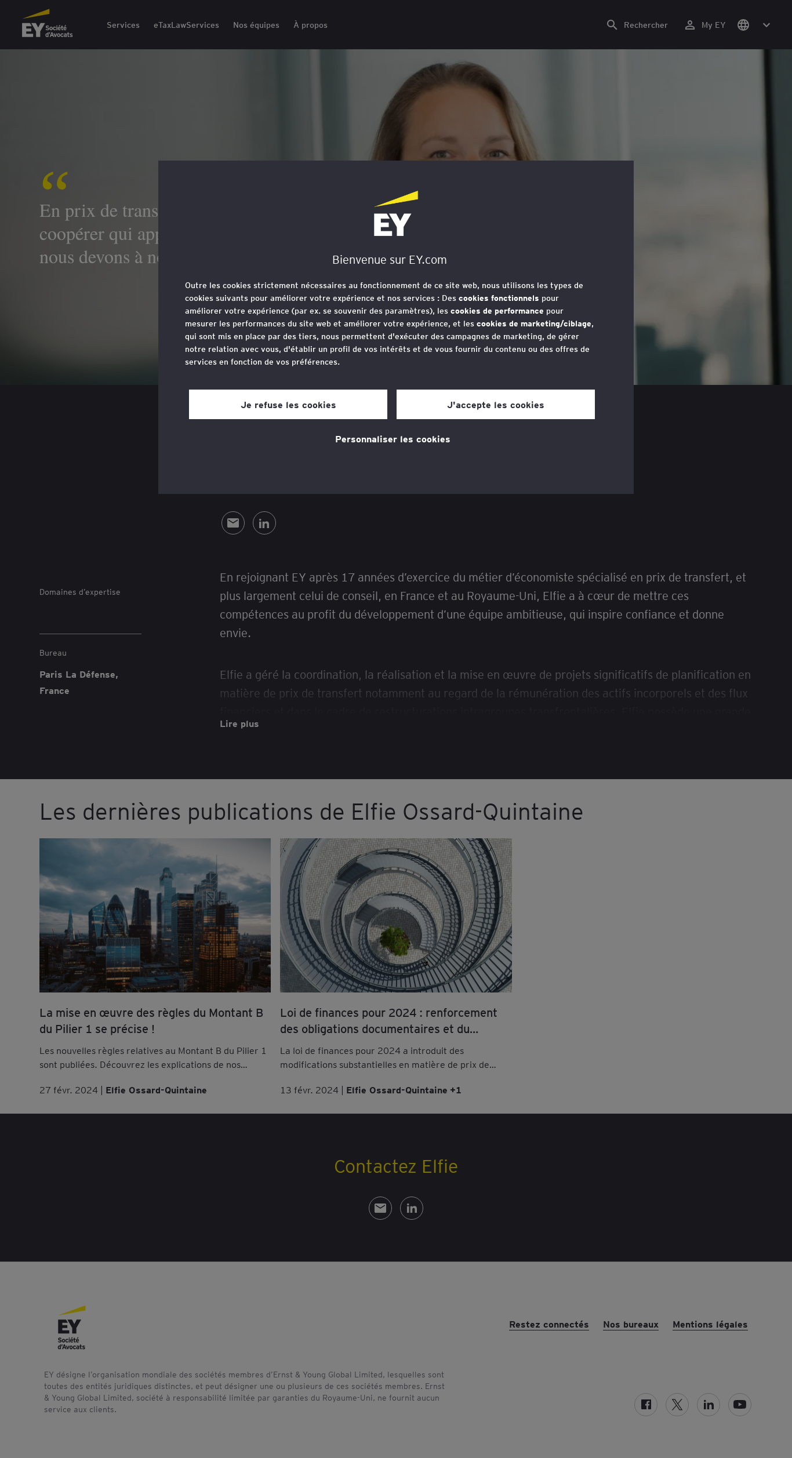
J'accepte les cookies (495, 404)
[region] (396, 327)
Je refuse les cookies (288, 404)
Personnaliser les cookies (393, 438)
